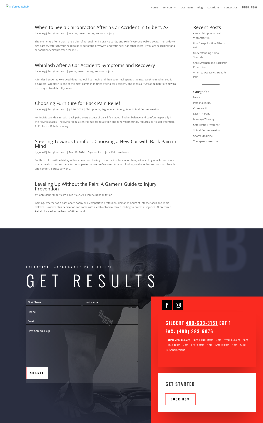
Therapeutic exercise (205, 141)
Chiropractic (93, 109)
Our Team (187, 7)
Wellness (123, 152)
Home (154, 7)
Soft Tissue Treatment (206, 124)
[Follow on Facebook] (167, 305)
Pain (128, 109)
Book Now (249, 7)
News (196, 97)
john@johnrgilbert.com (52, 33)
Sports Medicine (203, 136)
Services (167, 7)
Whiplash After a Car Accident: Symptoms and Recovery (95, 65)
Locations (213, 7)
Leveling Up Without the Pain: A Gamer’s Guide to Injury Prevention (95, 186)
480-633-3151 (202, 322)
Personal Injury (105, 33)
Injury (90, 33)
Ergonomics (109, 109)
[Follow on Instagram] (178, 305)
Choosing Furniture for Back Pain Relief (77, 103)
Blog (200, 7)
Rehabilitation (103, 195)
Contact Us (230, 7)
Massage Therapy (203, 119)
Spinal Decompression (145, 109)
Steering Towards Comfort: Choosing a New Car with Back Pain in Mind (105, 143)
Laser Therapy (201, 113)
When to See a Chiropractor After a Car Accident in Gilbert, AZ (102, 27)
